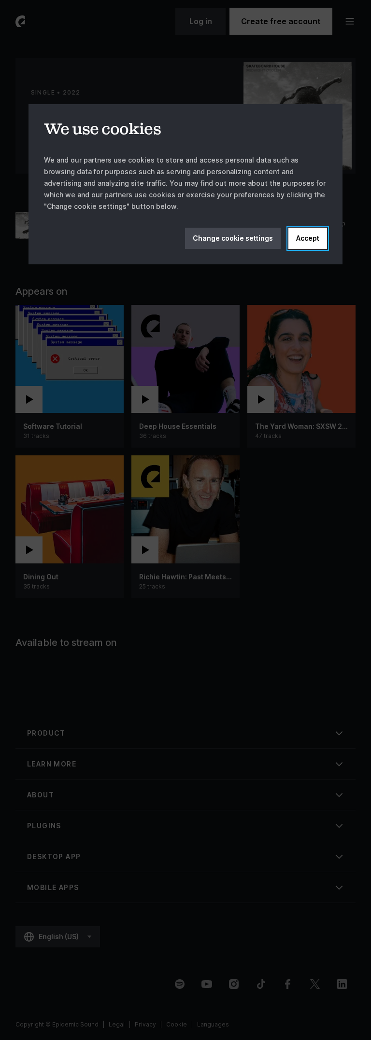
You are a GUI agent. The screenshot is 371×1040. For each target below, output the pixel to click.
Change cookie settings (233, 238)
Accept (307, 238)
